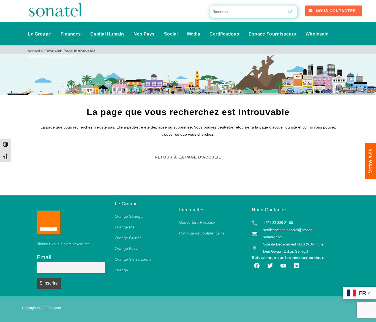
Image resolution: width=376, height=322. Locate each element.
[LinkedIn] (296, 266)
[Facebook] (257, 266)
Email (44, 257)
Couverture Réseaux (197, 222)
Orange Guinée (128, 238)
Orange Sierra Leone (133, 259)
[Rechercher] (290, 11)
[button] (370, 161)
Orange (121, 270)
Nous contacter (336, 11)
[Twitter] (270, 266)
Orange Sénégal (129, 216)
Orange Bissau (128, 248)
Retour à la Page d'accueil (188, 157)
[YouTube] (283, 266)
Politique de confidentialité (202, 233)
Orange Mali (125, 227)
